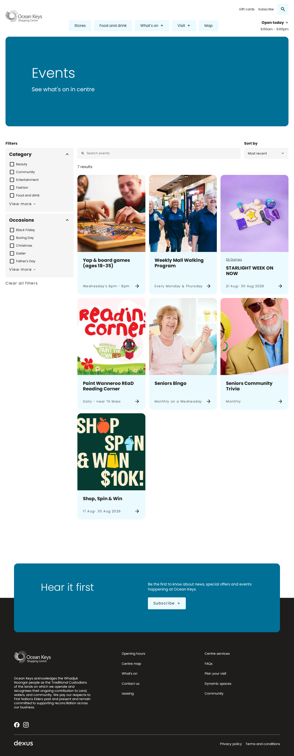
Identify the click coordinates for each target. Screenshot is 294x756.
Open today (275, 22)
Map (208, 25)
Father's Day (25, 261)
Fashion (22, 187)
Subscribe (266, 9)
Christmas (24, 245)
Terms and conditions (263, 744)
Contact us (130, 683)
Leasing (128, 693)
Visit (184, 25)
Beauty (21, 164)
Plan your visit (215, 673)
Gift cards (246, 9)
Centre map (131, 663)
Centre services (217, 653)
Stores (80, 25)
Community (25, 172)
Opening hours (133, 653)
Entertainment (27, 179)
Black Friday (25, 230)
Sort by (250, 143)
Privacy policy (231, 744)
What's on (152, 25)
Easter (21, 253)
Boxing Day (25, 237)
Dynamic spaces (218, 683)
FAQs (208, 663)
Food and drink (113, 25)
